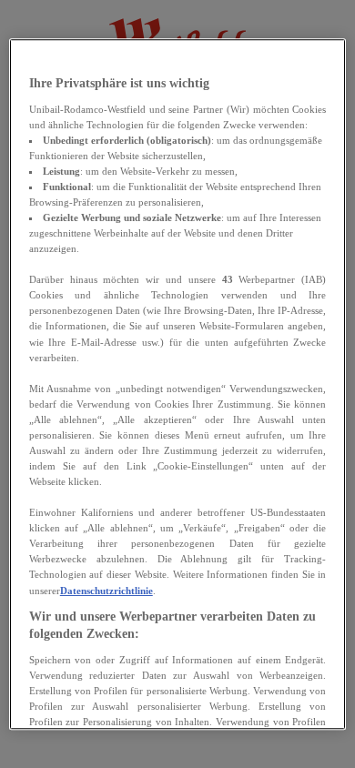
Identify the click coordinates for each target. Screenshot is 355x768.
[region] (178, 384)
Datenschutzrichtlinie (106, 590)
